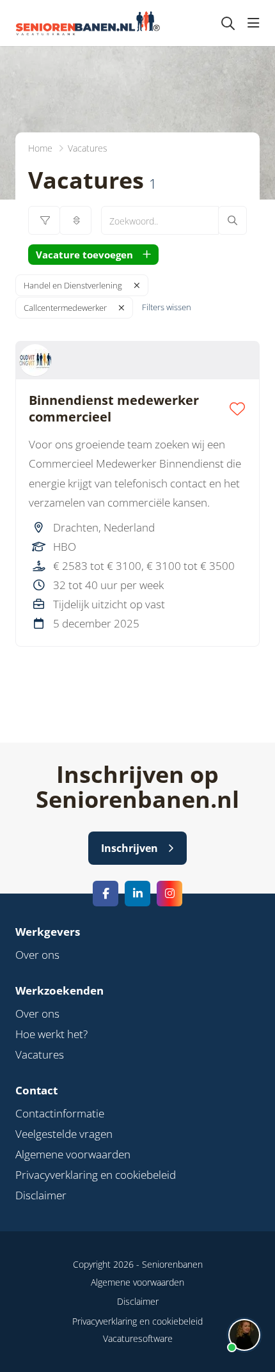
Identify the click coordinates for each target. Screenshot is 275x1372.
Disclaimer (41, 1195)
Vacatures (39, 1054)
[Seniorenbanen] (94, 23)
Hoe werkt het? (51, 1034)
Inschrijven (129, 848)
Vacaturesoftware (138, 1338)
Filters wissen (166, 307)
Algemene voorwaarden (72, 1154)
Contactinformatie (59, 1113)
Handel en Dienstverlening (73, 285)
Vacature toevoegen (84, 254)
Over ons (37, 954)
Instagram (169, 893)
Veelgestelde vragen (64, 1133)
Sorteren (75, 220)
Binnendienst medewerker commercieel (114, 408)
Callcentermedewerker (65, 307)
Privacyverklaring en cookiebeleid (95, 1174)
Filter (44, 220)
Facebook (105, 893)
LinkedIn (137, 893)
